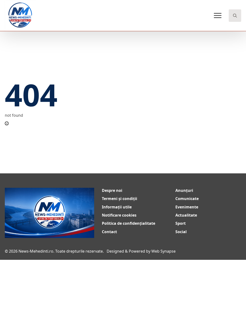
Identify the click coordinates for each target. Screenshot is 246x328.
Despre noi (112, 190)
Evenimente (186, 207)
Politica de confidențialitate (128, 223)
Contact (109, 231)
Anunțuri (184, 190)
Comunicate (187, 198)
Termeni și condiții (119, 198)
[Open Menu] (217, 15)
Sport (180, 223)
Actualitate (186, 215)
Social (181, 231)
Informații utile (117, 207)
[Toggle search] (235, 15)
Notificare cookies (119, 215)
